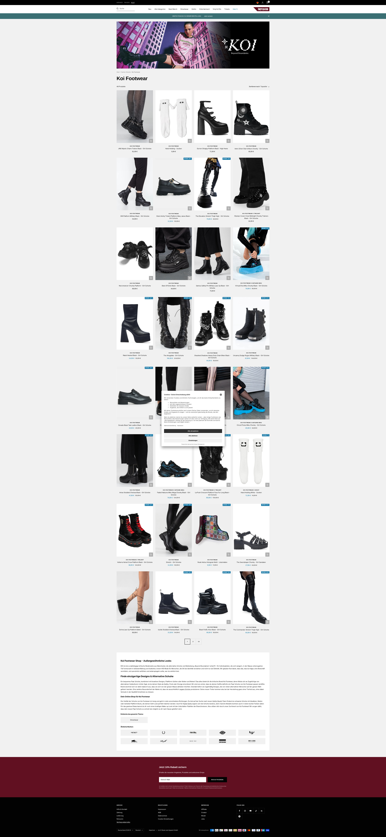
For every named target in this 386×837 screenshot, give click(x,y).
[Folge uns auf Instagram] (245, 811)
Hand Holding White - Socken (251, 492)
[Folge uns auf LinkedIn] (261, 811)
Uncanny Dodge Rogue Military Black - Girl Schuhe (251, 355)
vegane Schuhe (184, 689)
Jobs (203, 819)
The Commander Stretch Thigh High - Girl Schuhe (251, 630)
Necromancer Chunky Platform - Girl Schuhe (135, 286)
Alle (132, 2)
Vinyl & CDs (217, 9)
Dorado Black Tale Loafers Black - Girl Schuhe (134, 425)
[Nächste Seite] (198, 641)
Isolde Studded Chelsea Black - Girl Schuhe (173, 630)
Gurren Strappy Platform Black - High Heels (212, 149)
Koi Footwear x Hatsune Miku (251, 283)
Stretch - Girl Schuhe (173, 562)
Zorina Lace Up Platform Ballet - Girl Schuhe (135, 630)
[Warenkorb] (267, 3)
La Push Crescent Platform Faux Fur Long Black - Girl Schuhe (212, 494)
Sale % (235, 9)
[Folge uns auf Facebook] (239, 811)
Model (203, 816)
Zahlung (119, 812)
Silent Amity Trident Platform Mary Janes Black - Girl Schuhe (173, 217)
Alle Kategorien (160, 9)
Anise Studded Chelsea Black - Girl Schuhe (134, 492)
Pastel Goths (187, 704)
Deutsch (138, 830)
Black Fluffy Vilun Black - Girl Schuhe (212, 630)
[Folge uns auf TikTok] (256, 811)
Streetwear (184, 9)
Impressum (162, 809)
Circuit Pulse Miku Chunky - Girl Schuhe (251, 425)
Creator (204, 812)
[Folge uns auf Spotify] (239, 816)
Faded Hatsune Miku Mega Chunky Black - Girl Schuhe (173, 494)
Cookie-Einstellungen (165, 819)
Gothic (194, 9)
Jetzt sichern (208, 16)
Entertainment (204, 9)
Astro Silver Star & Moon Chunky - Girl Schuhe (251, 149)
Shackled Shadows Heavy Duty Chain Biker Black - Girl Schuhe (212, 357)
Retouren (120, 819)
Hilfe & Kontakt (122, 809)
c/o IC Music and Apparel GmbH (168, 830)
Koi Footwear (135, 146)
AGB (159, 812)
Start (118, 72)
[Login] (262, 2)
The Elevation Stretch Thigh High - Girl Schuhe (212, 216)
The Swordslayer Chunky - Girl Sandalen (251, 562)
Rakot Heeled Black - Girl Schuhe (135, 355)
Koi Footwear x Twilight (251, 213)
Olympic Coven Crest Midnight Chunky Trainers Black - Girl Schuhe (251, 217)
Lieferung (120, 816)
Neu (149, 9)
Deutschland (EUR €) (124, 830)
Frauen (127, 2)
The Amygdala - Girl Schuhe (174, 355)
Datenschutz (162, 816)
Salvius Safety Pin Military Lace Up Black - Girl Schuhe (212, 287)
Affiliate (204, 809)
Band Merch (173, 9)
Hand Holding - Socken (173, 149)
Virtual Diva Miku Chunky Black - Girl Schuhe (251, 286)
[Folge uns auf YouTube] (250, 811)
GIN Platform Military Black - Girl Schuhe (134, 216)
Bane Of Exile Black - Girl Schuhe (173, 286)
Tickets (227, 9)
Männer (120, 2)
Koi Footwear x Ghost (251, 490)
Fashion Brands (126, 72)
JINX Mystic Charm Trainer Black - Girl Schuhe (134, 149)
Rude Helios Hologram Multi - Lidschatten (212, 562)
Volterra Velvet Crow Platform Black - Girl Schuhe (134, 562)
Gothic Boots (217, 701)
